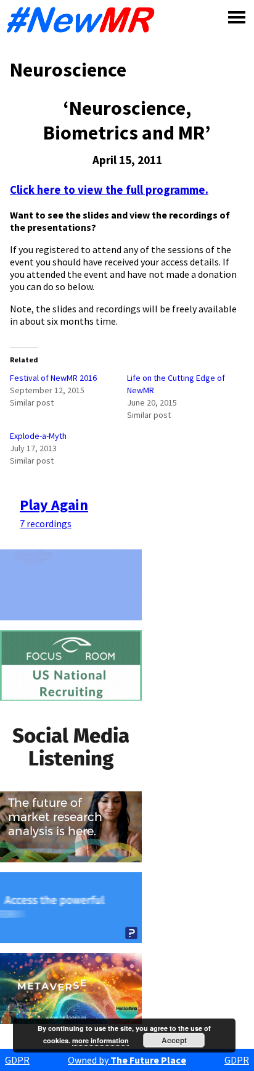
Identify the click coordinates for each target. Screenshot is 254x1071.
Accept (174, 1040)
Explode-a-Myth (38, 435)
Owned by (127, 1060)
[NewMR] (84, 20)
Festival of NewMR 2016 (53, 377)
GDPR (17, 1060)
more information (100, 1040)
